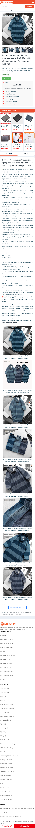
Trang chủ (2, 10)
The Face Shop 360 (18, 821)
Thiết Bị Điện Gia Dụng (7, 708)
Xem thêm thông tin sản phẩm (17, 607)
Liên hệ (2, 679)
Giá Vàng (26, 821)
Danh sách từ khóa (6, 663)
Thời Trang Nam (10, 10)
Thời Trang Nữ (4, 688)
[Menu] (33, 2)
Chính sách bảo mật (6, 639)
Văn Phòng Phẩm (5, 775)
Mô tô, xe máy (4, 787)
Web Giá (32, 821)
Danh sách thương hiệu (7, 655)
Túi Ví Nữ (3, 724)
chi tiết (26, 153)
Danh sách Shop (5, 659)
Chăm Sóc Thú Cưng (6, 748)
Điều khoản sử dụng (6, 643)
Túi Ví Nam (3, 732)
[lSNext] (31, 29)
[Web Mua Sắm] (8, 624)
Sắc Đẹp (3, 696)
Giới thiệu (9, 153)
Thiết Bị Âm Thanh (6, 740)
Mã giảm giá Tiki (5, 667)
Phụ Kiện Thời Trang (6, 704)
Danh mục (3, 651)
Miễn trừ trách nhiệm (6, 647)
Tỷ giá (10, 821)
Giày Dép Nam (4, 712)
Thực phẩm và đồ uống (7, 744)
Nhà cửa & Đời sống (6, 767)
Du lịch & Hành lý (5, 720)
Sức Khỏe (3, 700)
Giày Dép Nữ (4, 728)
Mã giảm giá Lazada (6, 671)
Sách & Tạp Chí (5, 791)
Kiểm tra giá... (6, 78)
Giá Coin (2, 823)
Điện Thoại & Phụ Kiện (7, 716)
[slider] (5, 50)
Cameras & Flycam (6, 764)
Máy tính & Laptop (6, 795)
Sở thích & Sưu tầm (6, 779)
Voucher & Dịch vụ (6, 799)
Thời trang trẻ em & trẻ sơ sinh (9, 756)
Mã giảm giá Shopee (6, 675)
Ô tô (1, 783)
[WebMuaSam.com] (9, 2)
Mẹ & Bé (2, 752)
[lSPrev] (4, 29)
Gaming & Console (6, 760)
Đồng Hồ (3, 736)
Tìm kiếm (29, 6)
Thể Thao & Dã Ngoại (7, 771)
